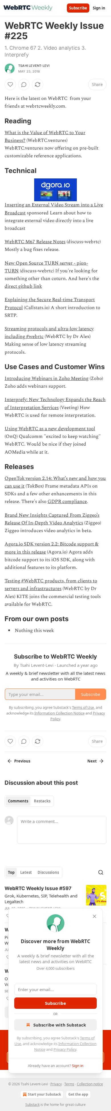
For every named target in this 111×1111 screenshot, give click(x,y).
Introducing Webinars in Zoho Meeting (47, 378)
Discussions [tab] (48, 872)
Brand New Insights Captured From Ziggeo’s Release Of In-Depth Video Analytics (52, 519)
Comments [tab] (18, 801)
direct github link (23, 286)
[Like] (10, 84)
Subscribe (78, 8)
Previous (22, 761)
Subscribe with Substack (59, 1025)
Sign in (99, 8)
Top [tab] (11, 872)
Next (92, 761)
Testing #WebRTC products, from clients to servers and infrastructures (51, 584)
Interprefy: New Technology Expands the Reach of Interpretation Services (55, 403)
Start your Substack (44, 1094)
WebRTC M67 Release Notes (35, 241)
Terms (69, 1084)
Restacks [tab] (42, 801)
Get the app (78, 1094)
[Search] (100, 872)
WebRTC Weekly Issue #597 (38, 888)
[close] (94, 916)
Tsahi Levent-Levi (34, 66)
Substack (32, 1104)
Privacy (56, 1084)
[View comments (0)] (24, 84)
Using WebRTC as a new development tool (50, 428)
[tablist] (29, 801)
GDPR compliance (67, 501)
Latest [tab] (26, 872)
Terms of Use (83, 707)
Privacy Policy (65, 1049)
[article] (55, 902)
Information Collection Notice (59, 713)
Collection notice (90, 1084)
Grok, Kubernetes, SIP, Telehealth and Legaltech (41, 898)
